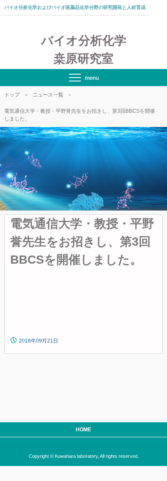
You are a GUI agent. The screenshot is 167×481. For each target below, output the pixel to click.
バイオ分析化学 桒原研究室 (83, 49)
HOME (83, 430)
